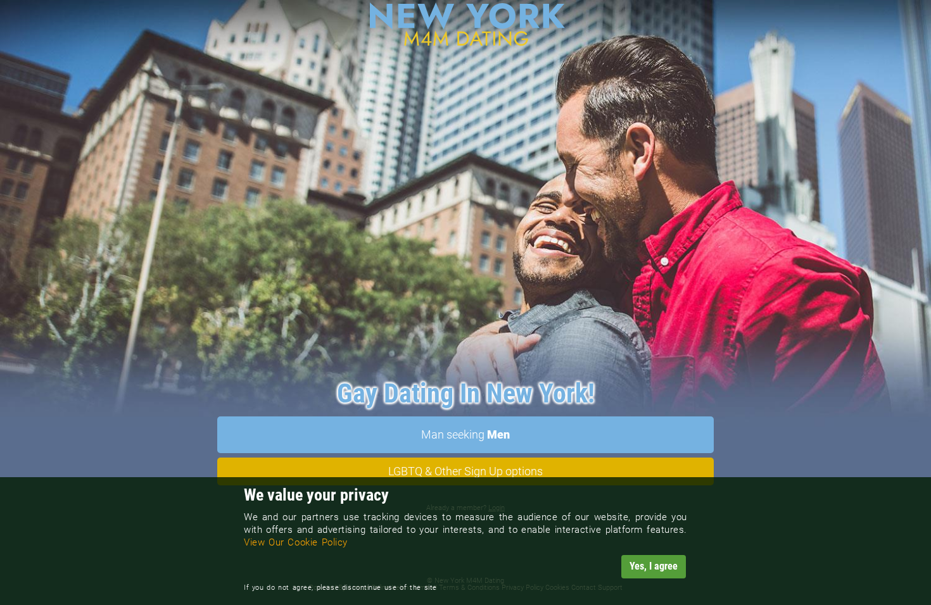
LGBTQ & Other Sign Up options (465, 471)
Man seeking (465, 434)
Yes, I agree (654, 566)
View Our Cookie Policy (296, 542)
